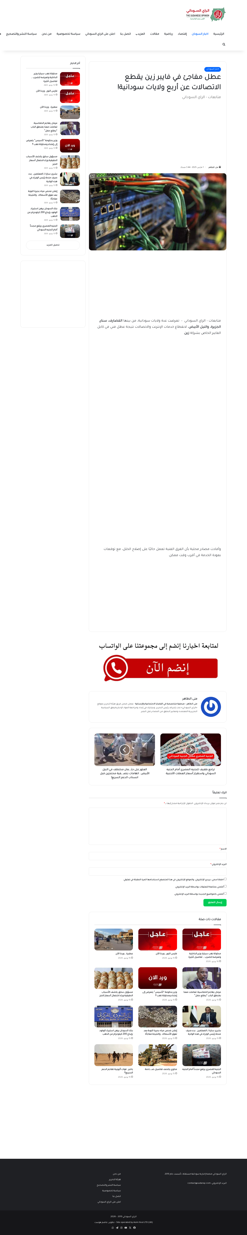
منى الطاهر (213, 167)
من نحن (47, 34)
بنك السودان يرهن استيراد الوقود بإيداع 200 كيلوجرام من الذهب (42, 213)
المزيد (141, 34)
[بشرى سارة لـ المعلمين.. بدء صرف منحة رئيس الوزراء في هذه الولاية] (201, 1016)
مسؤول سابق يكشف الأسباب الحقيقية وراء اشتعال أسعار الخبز (41, 161)
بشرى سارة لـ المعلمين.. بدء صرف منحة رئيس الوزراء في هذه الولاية (43, 178)
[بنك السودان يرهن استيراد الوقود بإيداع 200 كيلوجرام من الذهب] (113, 1016)
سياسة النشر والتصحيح (21, 34)
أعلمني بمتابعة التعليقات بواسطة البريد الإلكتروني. (199, 887)
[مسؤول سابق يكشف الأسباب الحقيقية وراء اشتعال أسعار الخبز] (113, 978)
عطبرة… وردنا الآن (124, 954)
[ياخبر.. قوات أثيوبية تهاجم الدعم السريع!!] (113, 1055)
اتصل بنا (125, 34)
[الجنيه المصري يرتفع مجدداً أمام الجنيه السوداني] (201, 1055)
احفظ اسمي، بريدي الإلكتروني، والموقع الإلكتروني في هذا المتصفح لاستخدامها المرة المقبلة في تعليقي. (173, 880)
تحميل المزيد (52, 245)
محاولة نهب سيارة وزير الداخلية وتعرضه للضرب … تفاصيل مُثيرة (44, 78)
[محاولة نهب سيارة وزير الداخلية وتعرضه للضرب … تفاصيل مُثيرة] (201, 939)
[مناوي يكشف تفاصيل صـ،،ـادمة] (157, 1055)
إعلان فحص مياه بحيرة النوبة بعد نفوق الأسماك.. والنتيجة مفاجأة (42, 195)
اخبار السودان (200, 34)
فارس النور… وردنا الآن (166, 954)
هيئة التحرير (110, 704)
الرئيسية (218, 34)
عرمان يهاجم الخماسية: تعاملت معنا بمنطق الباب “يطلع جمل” (44, 127)
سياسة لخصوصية (68, 34)
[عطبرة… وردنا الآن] (113, 939)
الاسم (223, 849)
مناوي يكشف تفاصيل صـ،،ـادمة (161, 1069)
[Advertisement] (194, 131)
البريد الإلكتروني (218, 864)
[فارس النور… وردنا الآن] (157, 939)
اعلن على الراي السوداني (100, 34)
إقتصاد (182, 34)
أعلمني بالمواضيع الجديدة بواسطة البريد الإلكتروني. (199, 894)
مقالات (154, 34)
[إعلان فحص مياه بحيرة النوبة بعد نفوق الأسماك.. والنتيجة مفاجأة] (157, 1016)
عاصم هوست (101, 1222)
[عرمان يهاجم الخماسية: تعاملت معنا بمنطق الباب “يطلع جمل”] (201, 978)
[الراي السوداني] (206, 14)
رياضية (168, 34)
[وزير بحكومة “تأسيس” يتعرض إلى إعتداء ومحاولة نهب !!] (157, 978)
